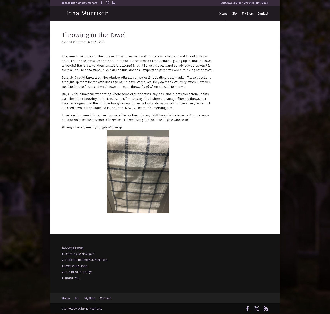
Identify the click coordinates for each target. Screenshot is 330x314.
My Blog (247, 13)
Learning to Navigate (80, 254)
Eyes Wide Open (76, 266)
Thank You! (72, 278)
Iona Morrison (76, 42)
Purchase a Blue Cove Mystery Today (244, 3)
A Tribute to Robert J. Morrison (86, 260)
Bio (234, 13)
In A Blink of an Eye (79, 272)
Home (223, 13)
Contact (263, 13)
